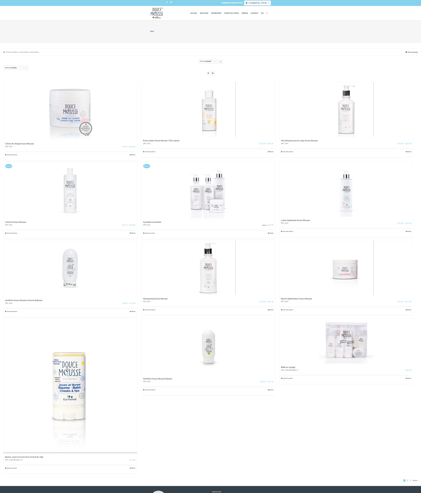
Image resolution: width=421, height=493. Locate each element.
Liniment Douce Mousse (15, 222)
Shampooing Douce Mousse (155, 299)
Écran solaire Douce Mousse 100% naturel (161, 140)
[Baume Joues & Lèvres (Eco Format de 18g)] (70, 385)
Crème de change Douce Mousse (19, 144)
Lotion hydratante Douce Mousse (295, 220)
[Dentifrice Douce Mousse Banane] (208, 346)
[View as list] (212, 73)
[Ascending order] (220, 62)
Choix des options (12, 155)
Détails (133, 155)
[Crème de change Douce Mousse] (70, 111)
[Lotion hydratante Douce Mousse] (346, 189)
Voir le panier (413, 52)
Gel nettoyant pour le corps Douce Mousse (299, 140)
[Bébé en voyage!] (346, 341)
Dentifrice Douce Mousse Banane (157, 379)
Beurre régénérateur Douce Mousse (296, 299)
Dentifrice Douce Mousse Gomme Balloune (23, 300)
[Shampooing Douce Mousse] (208, 267)
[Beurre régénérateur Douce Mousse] (346, 267)
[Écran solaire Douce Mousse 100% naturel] (208, 109)
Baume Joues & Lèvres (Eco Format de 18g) (24, 457)
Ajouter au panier (150, 233)
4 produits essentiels (152, 222)
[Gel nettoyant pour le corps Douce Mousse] (346, 109)
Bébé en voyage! (288, 367)
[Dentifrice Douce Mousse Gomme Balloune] (70, 268)
